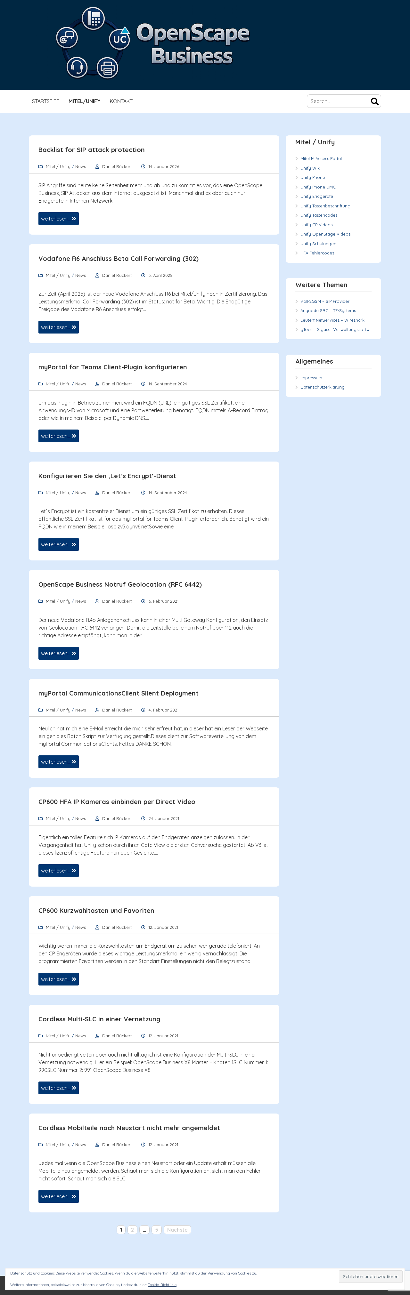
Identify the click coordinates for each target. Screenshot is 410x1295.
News (80, 166)
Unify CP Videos (316, 224)
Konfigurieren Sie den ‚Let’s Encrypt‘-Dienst (107, 476)
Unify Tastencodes (318, 215)
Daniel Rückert (117, 166)
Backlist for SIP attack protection (91, 150)
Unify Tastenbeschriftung (325, 205)
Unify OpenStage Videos (325, 234)
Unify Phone (312, 177)
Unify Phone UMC (318, 186)
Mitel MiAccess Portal (321, 158)
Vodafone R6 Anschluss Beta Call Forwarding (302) (118, 258)
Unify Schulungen (318, 243)
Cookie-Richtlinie (162, 1284)
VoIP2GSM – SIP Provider (324, 301)
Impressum (311, 377)
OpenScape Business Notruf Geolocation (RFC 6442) (120, 584)
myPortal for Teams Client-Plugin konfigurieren (112, 367)
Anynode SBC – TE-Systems (328, 310)
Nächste (177, 1230)
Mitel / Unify (58, 166)
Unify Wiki (310, 168)
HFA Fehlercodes (317, 252)
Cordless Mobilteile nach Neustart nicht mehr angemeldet (129, 1128)
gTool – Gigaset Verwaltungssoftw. (335, 329)
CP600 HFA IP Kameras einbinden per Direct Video (116, 802)
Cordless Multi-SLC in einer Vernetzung (99, 1019)
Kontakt (121, 101)
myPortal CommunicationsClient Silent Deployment (118, 693)
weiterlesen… (56, 218)
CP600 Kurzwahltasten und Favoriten (96, 910)
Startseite (45, 101)
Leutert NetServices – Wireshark (332, 320)
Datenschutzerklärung (322, 387)
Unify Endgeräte (316, 196)
